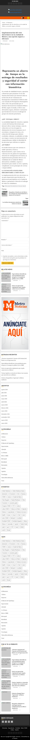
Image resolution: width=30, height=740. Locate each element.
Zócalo (8, 530)
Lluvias (8, 515)
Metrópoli (13, 518)
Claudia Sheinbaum (15, 500)
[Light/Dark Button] (22, 18)
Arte (18, 494)
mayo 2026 (4, 399)
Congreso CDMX (6, 506)
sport (8, 527)
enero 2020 (4, 423)
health (3, 515)
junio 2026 (4, 396)
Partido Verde (24, 524)
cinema (9, 497)
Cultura (3, 437)
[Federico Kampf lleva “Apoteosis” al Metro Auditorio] (6, 696)
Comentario (5, 220)
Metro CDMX (4, 456)
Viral (2, 480)
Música (3, 524)
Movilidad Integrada (17, 521)
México (25, 521)
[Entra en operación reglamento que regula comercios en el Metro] (6, 288)
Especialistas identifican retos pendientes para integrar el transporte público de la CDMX (19, 276)
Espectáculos (4, 446)
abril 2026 (4, 402)
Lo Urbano (4, 452)
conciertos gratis (13, 503)
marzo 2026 (4, 405)
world (3, 530)
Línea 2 (14, 515)
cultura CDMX (5, 509)
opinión (16, 524)
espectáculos (11, 512)
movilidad (19, 518)
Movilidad (4, 462)
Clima (23, 500)
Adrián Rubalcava (6, 491)
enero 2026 (4, 411)
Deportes (3, 440)
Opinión (3, 468)
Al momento (12, 494)
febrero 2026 (4, 408)
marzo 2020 (4, 420)
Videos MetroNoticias (7, 477)
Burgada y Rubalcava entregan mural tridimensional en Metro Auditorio (19, 706)
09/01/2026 (11, 41)
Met (19, 515)
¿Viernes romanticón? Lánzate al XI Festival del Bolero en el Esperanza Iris (20, 651)
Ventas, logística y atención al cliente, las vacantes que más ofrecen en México (20, 684)
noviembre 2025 (5, 417)
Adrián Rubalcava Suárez (18, 491)
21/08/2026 (15, 280)
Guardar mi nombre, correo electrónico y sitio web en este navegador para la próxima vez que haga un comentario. (15, 257)
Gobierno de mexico (21, 512)
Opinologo (5, 41)
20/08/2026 (15, 698)
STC (12, 527)
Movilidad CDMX (6, 521)
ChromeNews (24, 736)
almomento (4, 494)
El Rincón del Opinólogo (7, 443)
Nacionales (4, 465)
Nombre (4, 239)
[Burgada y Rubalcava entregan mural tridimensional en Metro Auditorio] (6, 707)
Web (2, 250)
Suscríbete (28, 18)
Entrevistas (4, 728)
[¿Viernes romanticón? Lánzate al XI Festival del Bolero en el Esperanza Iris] (6, 652)
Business (23, 494)
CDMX (3, 497)
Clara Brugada (5, 500)
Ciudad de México (17, 497)
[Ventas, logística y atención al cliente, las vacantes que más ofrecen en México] (6, 685)
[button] (26, 17)
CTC (14, 506)
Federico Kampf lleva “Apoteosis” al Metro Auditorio (18, 695)
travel (17, 527)
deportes (24, 509)
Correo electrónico (6, 245)
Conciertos (4, 503)
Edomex (4, 512)
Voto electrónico (14, 186)
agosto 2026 (4, 389)
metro (23, 515)
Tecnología (4, 474)
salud (3, 527)
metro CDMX (5, 518)
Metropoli (4, 459)
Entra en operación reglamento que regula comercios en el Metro (18, 287)
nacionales (10, 524)
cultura (18, 506)
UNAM (22, 527)
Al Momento (4, 434)
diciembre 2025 (5, 414)
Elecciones (7, 186)
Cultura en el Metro (15, 509)
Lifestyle (3, 449)
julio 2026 (4, 392)
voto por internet (22, 186)
